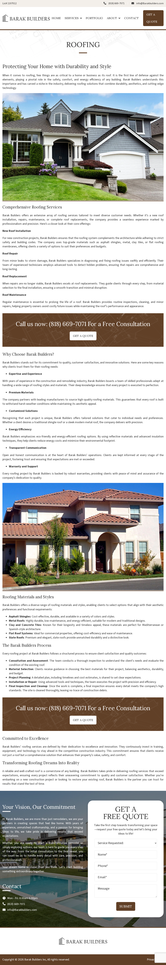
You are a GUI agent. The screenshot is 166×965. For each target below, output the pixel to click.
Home (56, 18)
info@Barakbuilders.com (150, 3)
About (112, 18)
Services (72, 18)
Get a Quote (151, 18)
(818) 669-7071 (116, 3)
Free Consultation (126, 324)
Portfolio (94, 18)
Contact (131, 18)
